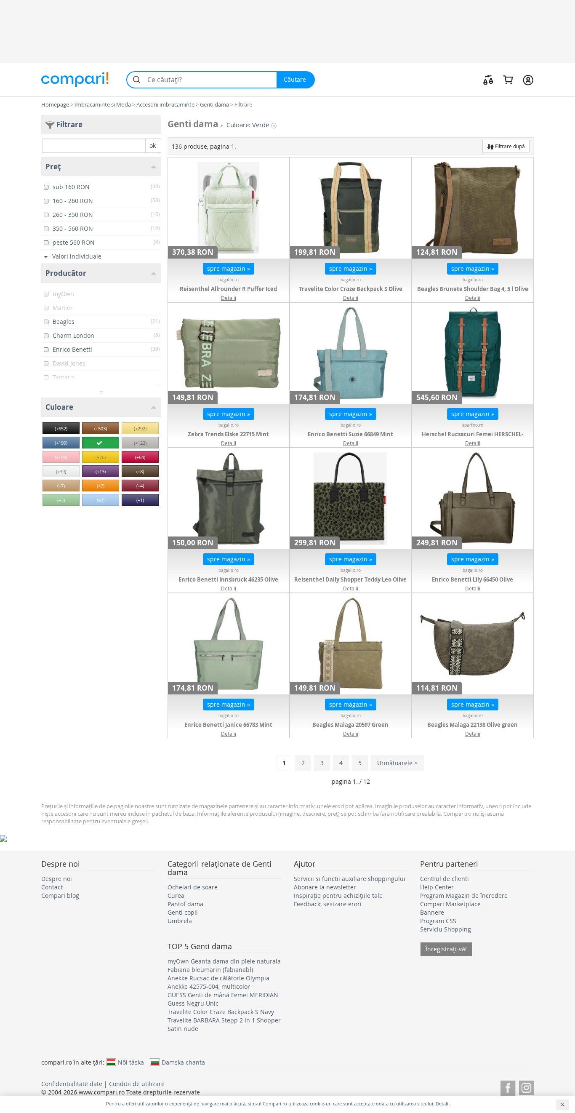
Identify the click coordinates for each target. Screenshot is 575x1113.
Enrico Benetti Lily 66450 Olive (472, 579)
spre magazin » (228, 268)
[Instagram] (526, 1087)
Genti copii (183, 912)
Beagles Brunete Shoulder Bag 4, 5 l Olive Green (472, 293)
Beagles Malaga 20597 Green (350, 725)
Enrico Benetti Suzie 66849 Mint (350, 434)
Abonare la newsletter (325, 887)
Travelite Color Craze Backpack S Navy (221, 1012)
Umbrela (180, 921)
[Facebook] (507, 1087)
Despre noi (56, 879)
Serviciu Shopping (445, 929)
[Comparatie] (488, 80)
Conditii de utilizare (137, 1084)
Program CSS (438, 921)
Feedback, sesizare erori (328, 904)
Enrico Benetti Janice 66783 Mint (228, 725)
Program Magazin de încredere (464, 895)
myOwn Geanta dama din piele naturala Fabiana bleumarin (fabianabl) (224, 965)
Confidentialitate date (71, 1084)
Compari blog (60, 895)
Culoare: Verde (247, 125)
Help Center (437, 887)
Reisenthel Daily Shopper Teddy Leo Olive (350, 579)
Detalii (228, 297)
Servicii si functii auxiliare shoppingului (349, 879)
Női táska (131, 1062)
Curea (176, 895)
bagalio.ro (228, 280)
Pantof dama (185, 904)
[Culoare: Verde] (100, 442)
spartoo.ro (472, 425)
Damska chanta (183, 1062)
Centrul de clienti (444, 879)
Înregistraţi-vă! (446, 949)
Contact (52, 887)
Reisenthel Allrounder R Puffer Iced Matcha (228, 293)
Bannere (432, 912)
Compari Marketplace (450, 904)
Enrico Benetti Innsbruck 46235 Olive (228, 579)
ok (152, 145)
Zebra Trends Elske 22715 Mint (228, 434)
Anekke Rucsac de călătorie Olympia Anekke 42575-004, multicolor (218, 982)
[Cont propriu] (528, 80)
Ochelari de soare (193, 887)
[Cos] (507, 80)
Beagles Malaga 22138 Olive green (472, 725)
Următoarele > (397, 763)
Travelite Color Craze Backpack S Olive (350, 289)
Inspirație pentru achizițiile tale (338, 895)
